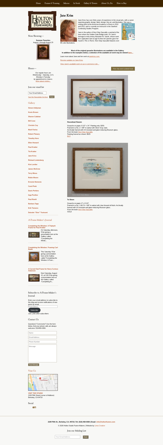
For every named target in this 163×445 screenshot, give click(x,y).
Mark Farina (32, 130)
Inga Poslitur (33, 195)
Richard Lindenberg (36, 160)
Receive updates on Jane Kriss (71, 60)
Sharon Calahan (34, 116)
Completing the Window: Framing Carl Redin (43, 248)
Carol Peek (32, 186)
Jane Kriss (32, 156)
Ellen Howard (33, 143)
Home (38, 3)
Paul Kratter (32, 147)
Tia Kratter (32, 151)
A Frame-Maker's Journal (40, 219)
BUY (69, 136)
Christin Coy (33, 125)
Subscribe (34, 310)
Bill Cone (31, 121)
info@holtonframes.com (105, 422)
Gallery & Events (90, 3)
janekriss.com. (94, 56)
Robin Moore (33, 177)
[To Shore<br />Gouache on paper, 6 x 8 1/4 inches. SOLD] (97, 170)
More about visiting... (43, 81)
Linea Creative (100, 426)
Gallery (31, 102)
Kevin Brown (33, 112)
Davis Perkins (33, 191)
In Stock (76, 3)
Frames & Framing (52, 3)
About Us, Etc (107, 3)
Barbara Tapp (33, 204)
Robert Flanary (34, 134)
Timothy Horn (33, 138)
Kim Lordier (32, 164)
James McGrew (34, 169)
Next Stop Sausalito (85, 132)
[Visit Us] (43, 391)
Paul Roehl (32, 199)
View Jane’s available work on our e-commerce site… (79, 64)
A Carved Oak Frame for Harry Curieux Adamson (43, 270)
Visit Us (32, 370)
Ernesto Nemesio (34, 182)
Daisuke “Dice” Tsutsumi (38, 212)
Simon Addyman (34, 108)
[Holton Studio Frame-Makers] (42, 30)
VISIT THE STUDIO (35, 393)
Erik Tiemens (33, 208)
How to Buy (121, 3)
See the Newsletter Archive (38, 97)
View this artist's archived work (123, 69)
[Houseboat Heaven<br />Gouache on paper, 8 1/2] (97, 97)
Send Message (33, 365)
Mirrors (66, 3)
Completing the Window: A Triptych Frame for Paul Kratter (42, 227)
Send (51, 97)
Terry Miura (32, 173)
